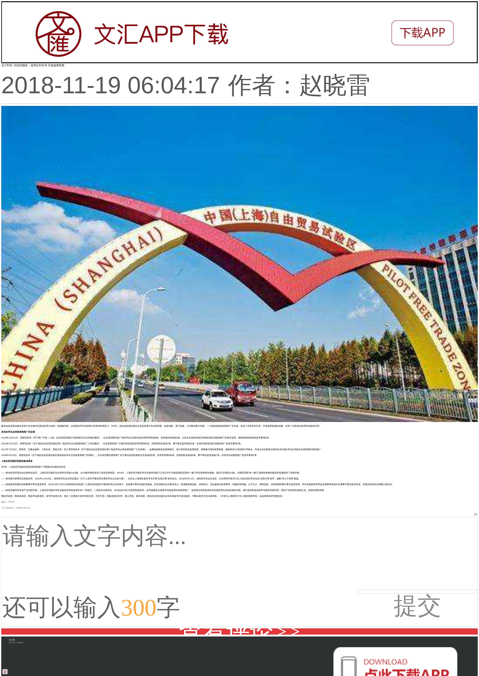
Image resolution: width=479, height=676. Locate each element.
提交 (417, 593)
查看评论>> (239, 631)
